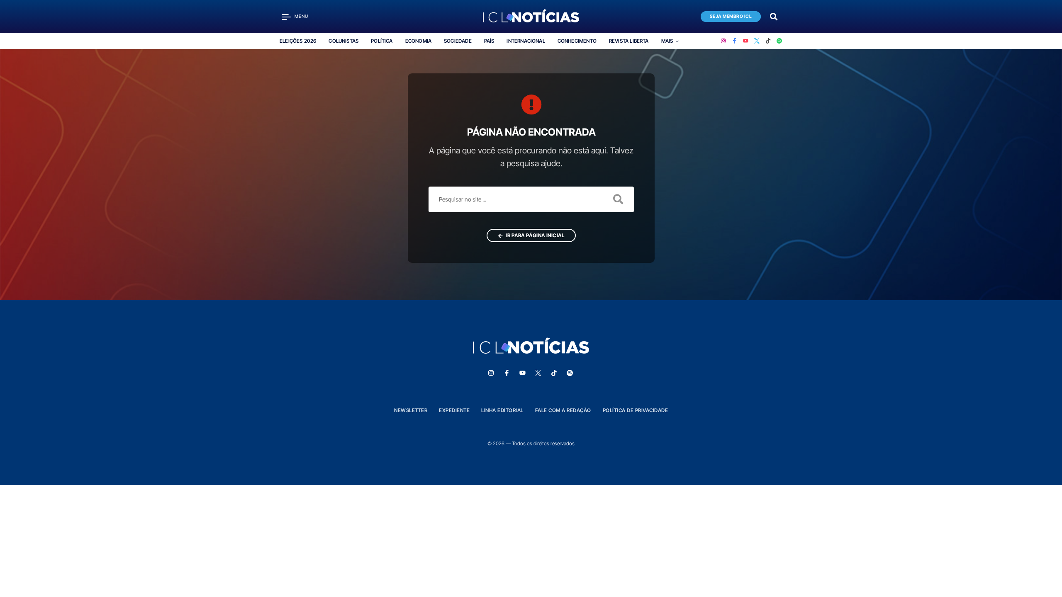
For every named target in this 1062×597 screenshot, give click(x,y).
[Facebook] (734, 41)
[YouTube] (745, 41)
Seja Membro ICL (731, 16)
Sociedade (458, 41)
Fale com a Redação (563, 410)
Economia (418, 41)
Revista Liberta (629, 41)
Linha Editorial (502, 410)
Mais (667, 41)
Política (381, 41)
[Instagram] (723, 41)
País (489, 41)
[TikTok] (768, 41)
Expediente (454, 410)
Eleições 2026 (298, 41)
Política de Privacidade (635, 410)
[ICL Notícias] (531, 16)
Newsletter (410, 410)
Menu (301, 16)
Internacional (526, 41)
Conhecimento (577, 41)
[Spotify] (779, 41)
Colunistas (343, 41)
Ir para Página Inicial (534, 235)
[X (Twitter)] (757, 41)
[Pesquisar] (773, 16)
